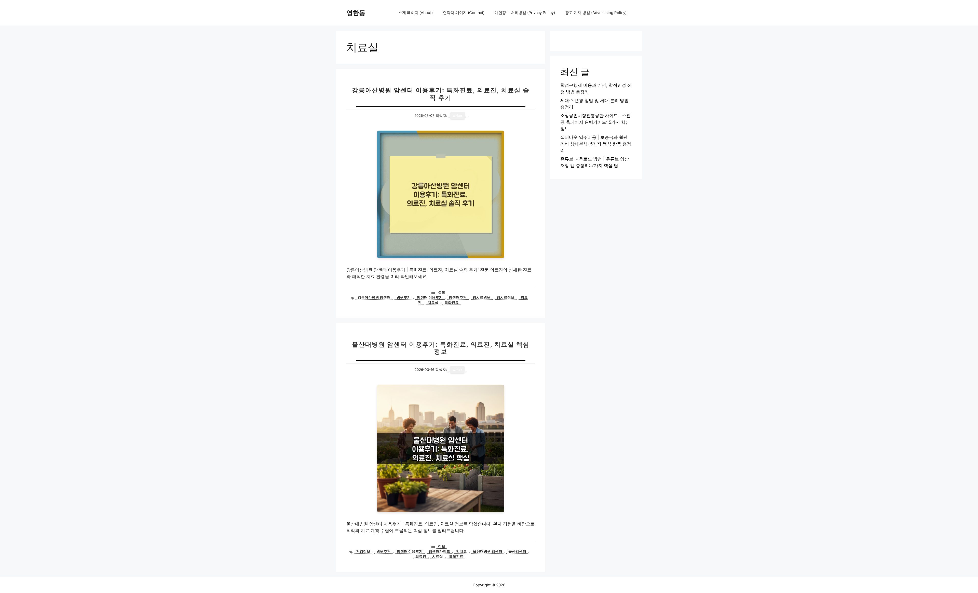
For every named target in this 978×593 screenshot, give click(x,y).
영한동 (355, 13)
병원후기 (404, 297)
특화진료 (451, 302)
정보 (441, 292)
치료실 (433, 302)
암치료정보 (505, 297)
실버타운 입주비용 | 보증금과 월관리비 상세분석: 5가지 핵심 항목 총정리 (595, 144)
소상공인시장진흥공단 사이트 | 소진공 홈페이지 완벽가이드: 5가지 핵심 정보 (595, 122)
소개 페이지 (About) (415, 12)
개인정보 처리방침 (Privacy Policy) (525, 12)
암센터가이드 (439, 551)
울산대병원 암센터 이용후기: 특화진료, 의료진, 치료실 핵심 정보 (440, 348)
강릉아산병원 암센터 (374, 297)
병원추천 (383, 551)
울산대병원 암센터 (487, 551)
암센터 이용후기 (430, 297)
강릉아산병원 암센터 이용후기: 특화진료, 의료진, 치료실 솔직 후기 (440, 93)
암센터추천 (458, 297)
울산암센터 (517, 551)
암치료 (461, 551)
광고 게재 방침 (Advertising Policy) (596, 12)
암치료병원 (482, 297)
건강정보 (363, 551)
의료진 (420, 556)
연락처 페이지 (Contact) (463, 12)
